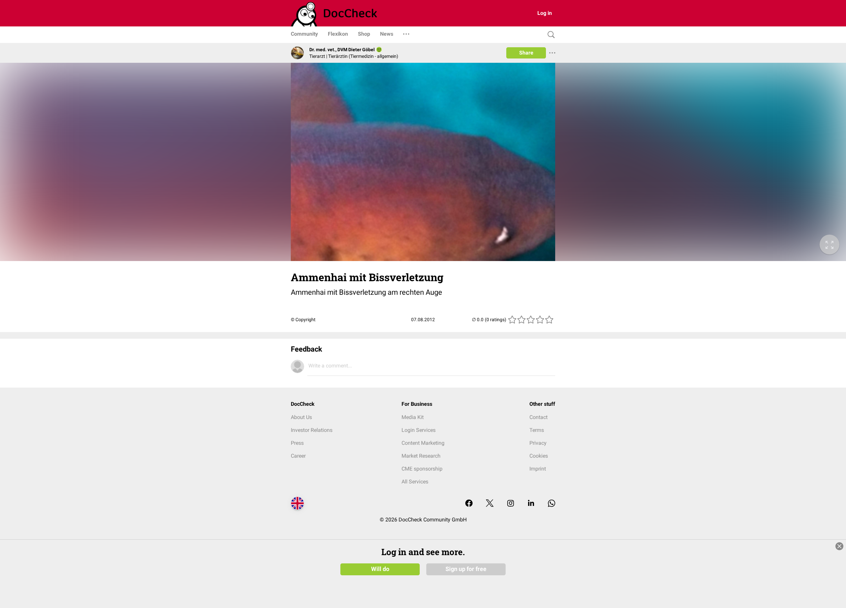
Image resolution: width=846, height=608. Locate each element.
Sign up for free (465, 569)
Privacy (538, 443)
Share (526, 53)
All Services (415, 481)
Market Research (421, 456)
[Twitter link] (490, 504)
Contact (538, 417)
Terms (536, 430)
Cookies (538, 456)
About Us (301, 417)
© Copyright (303, 319)
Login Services (419, 430)
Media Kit (413, 417)
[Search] (549, 34)
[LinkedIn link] (531, 504)
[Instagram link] (510, 504)
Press (297, 443)
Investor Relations (311, 430)
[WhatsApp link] (551, 504)
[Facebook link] (469, 504)
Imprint (537, 469)
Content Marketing (423, 443)
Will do (380, 569)
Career (298, 456)
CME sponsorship (422, 469)
